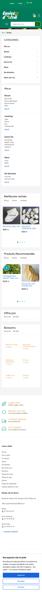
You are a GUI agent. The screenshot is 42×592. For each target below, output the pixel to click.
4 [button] (24, 242)
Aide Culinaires (8, 140)
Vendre (20, 3)
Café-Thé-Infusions (9, 145)
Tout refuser (21, 587)
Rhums (6, 106)
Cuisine (6, 161)
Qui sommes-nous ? (7, 468)
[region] (21, 573)
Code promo (5, 471)
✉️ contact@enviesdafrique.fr (10, 532)
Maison (6, 67)
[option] (11, 220)
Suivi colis (29, 3)
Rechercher (37, 24)
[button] (9, 223)
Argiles (6, 119)
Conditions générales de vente (10, 487)
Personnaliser (21, 581)
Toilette (6, 163)
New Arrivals (7, 317)
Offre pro (7, 46)
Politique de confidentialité (9, 484)
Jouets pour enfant (9, 179)
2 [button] (19, 242)
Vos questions (5, 458)
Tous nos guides (6, 455)
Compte (4, 462)
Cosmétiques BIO (9, 126)
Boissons (6, 52)
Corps (5, 124)
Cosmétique (7, 57)
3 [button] (22, 242)
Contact (12, 3)
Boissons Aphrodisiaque (10, 101)
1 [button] (17, 242)
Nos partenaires (6, 465)
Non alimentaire (9, 72)
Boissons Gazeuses (9, 103)
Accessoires (7, 177)
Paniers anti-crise (9, 77)
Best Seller (16, 317)
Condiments (7, 147)
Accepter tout (21, 575)
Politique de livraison (7, 474)
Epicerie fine (8, 62)
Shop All (6, 109)
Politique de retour (7, 477)
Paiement (4, 480)
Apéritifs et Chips (9, 142)
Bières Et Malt (8, 99)
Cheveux (6, 122)
